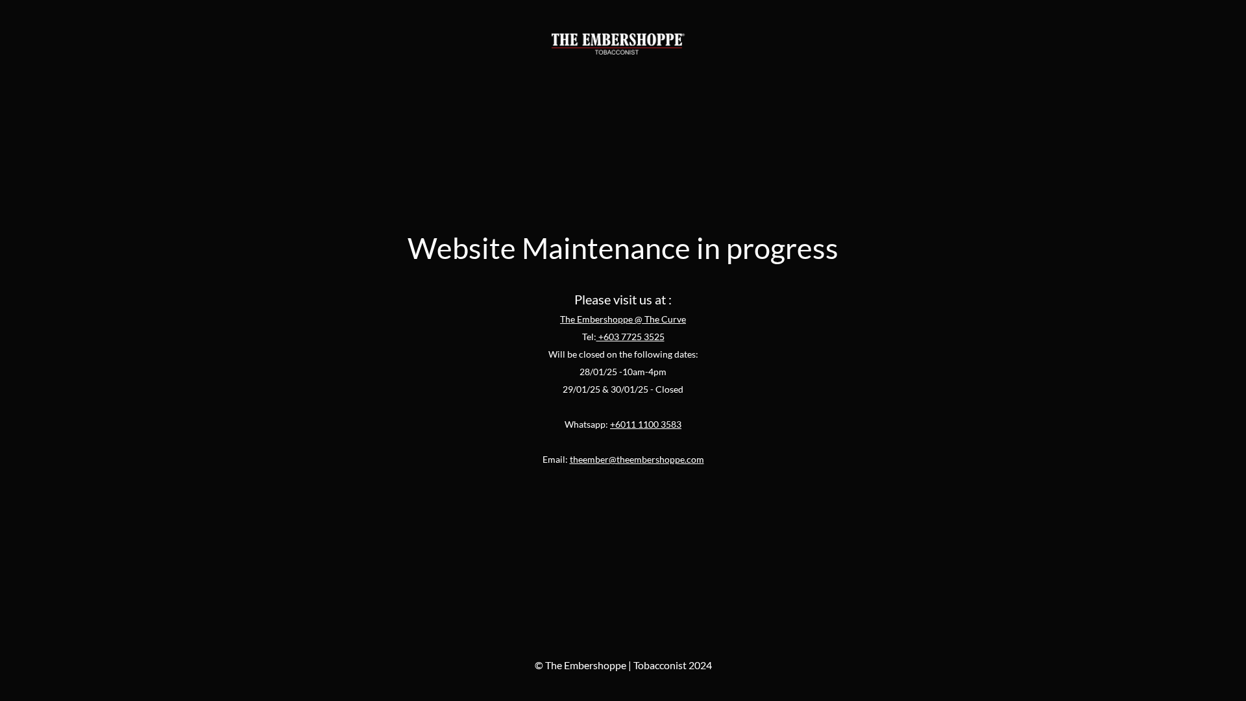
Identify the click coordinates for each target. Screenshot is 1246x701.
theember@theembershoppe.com (637, 459)
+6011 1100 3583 (645, 424)
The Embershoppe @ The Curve (623, 319)
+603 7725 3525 (630, 336)
